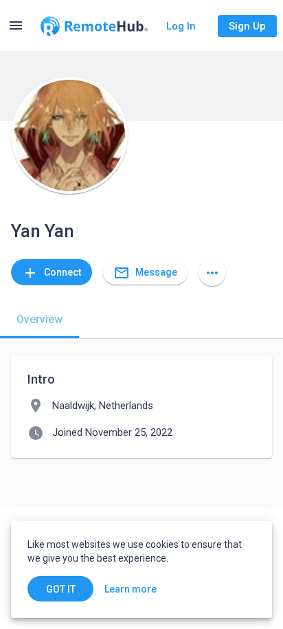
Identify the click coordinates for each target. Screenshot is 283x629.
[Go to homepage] (94, 26)
